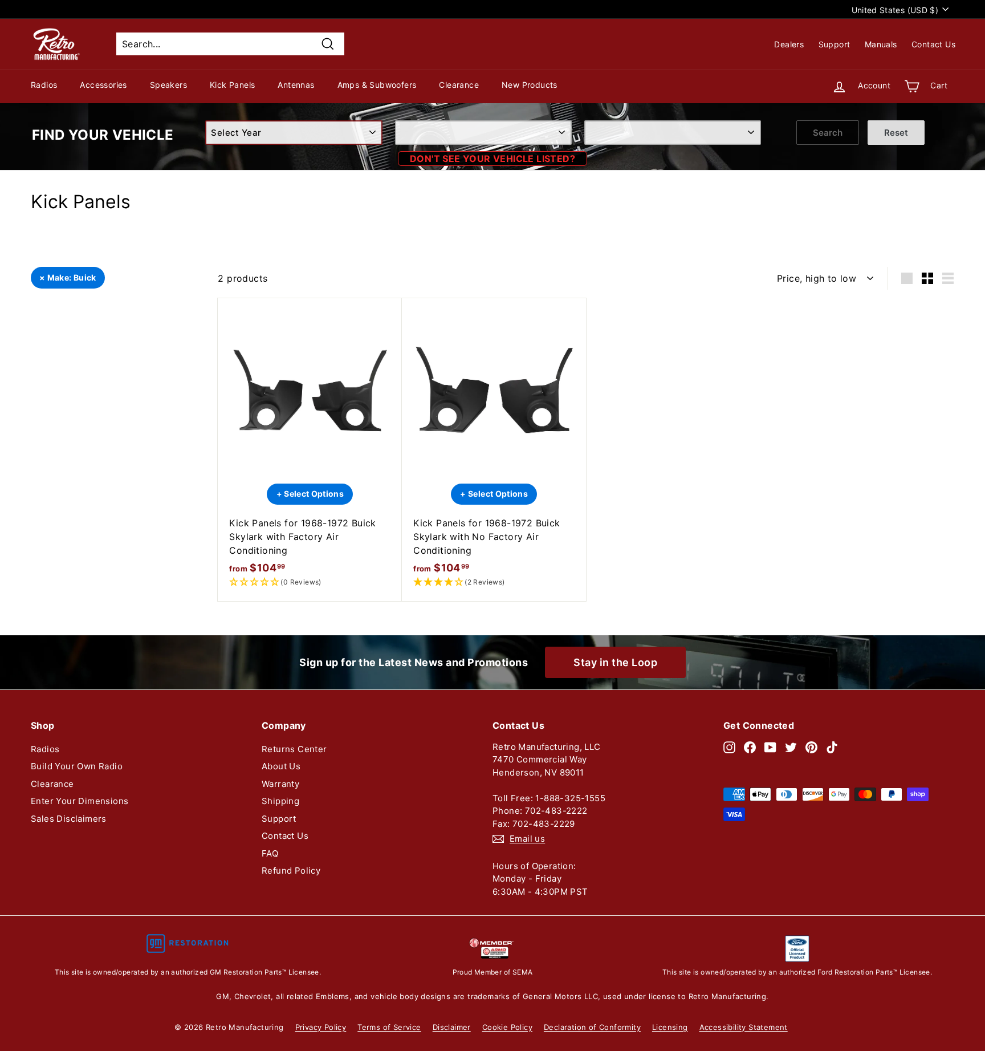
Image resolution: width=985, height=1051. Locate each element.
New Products (529, 85)
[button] (309, 582)
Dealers (789, 44)
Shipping (280, 801)
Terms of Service (389, 1027)
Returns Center (294, 749)
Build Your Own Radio (77, 766)
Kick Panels (232, 85)
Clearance (459, 85)
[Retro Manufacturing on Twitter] (791, 747)
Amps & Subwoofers (377, 85)
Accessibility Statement (743, 1027)
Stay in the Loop (615, 662)
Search (827, 132)
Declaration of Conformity (592, 1027)
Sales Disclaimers (69, 818)
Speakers (168, 85)
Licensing (670, 1027)
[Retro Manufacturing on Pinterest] (811, 747)
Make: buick (71, 277)
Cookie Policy (507, 1027)
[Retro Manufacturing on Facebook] (750, 747)
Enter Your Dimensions (79, 801)
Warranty (280, 783)
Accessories (103, 85)
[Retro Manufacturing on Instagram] (729, 747)
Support (834, 44)
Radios (44, 85)
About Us (281, 766)
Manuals (881, 44)
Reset (896, 132)
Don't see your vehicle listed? (492, 158)
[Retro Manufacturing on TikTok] (832, 747)
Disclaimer (452, 1027)
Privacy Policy (321, 1027)
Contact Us (933, 44)
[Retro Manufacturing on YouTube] (770, 747)
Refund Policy (291, 870)
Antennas (296, 85)
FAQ (270, 853)
